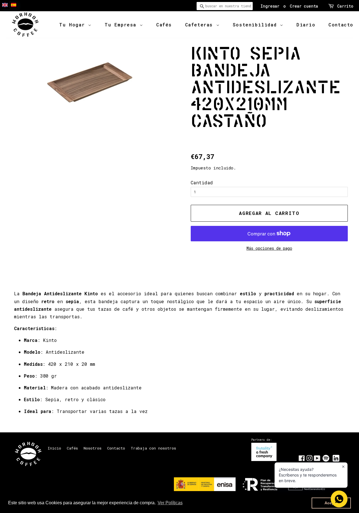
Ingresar (270, 6)
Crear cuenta (304, 6)
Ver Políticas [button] (170, 502)
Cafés (164, 25)
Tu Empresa (122, 25)
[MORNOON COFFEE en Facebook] (301, 459)
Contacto (340, 25)
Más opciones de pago (269, 248)
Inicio (54, 448)
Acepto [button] (331, 503)
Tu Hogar (73, 25)
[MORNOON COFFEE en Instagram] (309, 459)
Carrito (345, 6)
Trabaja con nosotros (153, 448)
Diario (306, 25)
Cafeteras (200, 25)
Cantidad (202, 182)
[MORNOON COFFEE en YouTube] (317, 459)
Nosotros (93, 448)
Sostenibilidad (256, 25)
